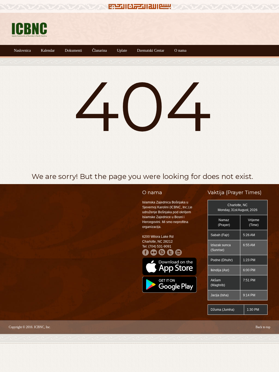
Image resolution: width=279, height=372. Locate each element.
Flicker (153, 252)
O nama (180, 50)
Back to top (263, 327)
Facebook (145, 252)
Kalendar (48, 50)
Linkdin (178, 252)
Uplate (122, 50)
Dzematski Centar (150, 50)
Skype (162, 252)
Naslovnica (22, 50)
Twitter (170, 252)
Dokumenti (73, 50)
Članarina (99, 50)
